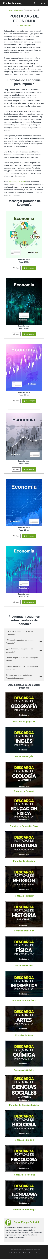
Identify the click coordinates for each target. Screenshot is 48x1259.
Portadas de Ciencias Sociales (24, 1105)
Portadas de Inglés (24, 756)
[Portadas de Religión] (24, 891)
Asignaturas (18, 10)
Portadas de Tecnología (24, 1210)
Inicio (10, 10)
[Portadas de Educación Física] (24, 821)
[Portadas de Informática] (24, 996)
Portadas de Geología (24, 791)
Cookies (25, 1253)
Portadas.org (12, 3)
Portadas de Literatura (24, 861)
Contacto (31, 1253)
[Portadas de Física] (24, 961)
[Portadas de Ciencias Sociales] (24, 1100)
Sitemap (37, 1253)
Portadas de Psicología (24, 1175)
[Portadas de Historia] (24, 926)
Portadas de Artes (24, 1035)
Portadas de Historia (24, 931)
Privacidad (19, 1253)
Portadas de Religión (24, 896)
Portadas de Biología (24, 1140)
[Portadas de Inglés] (24, 752)
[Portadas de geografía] (24, 717)
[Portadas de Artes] (24, 1031)
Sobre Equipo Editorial (26, 1222)
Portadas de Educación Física (24, 826)
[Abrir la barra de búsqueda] (35, 3)
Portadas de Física (24, 966)
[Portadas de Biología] (24, 1135)
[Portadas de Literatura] (24, 856)
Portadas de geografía (24, 721)
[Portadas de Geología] (24, 787)
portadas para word (17, 182)
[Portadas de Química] (24, 1065)
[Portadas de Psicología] (24, 1170)
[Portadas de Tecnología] (24, 1205)
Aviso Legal (11, 1253)
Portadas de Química (24, 1070)
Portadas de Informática (24, 1000)
